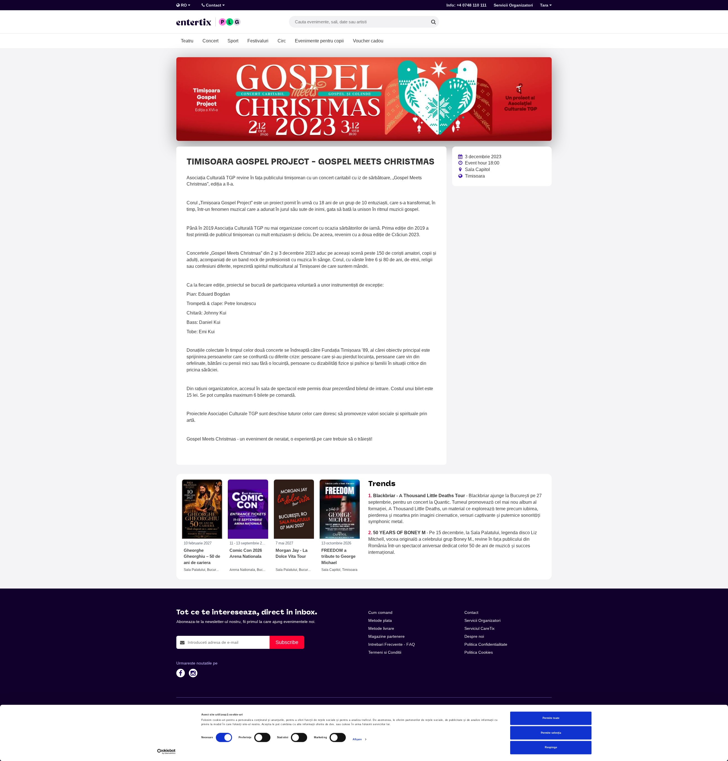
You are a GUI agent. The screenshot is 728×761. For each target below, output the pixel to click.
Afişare (357, 739)
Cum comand (380, 612)
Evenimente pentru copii (319, 41)
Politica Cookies (478, 652)
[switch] (262, 737)
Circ (282, 41)
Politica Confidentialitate (485, 644)
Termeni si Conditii (384, 652)
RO (184, 5)
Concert (210, 41)
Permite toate (551, 718)
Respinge (551, 747)
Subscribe (287, 642)
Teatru (187, 41)
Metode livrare (381, 628)
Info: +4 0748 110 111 (466, 5)
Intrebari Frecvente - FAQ (391, 644)
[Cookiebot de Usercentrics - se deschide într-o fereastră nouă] (166, 751)
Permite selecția (551, 732)
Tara (544, 5)
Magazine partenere (386, 636)
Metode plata (380, 620)
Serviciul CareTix (479, 628)
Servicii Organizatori (513, 5)
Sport (233, 41)
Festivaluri (257, 41)
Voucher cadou (368, 41)
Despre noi (474, 636)
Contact (213, 5)
